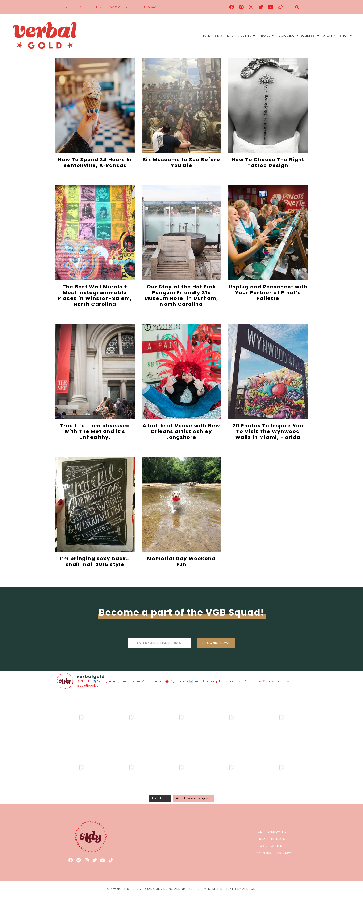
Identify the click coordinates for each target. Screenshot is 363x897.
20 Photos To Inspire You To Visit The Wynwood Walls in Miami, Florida (268, 431)
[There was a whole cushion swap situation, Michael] (81, 717)
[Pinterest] (241, 7)
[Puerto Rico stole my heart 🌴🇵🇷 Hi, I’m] (231, 717)
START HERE (224, 36)
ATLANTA (329, 36)
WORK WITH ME (119, 7)
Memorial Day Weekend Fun (181, 561)
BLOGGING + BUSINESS (297, 36)
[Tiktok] (280, 7)
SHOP (344, 36)
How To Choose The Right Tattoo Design (268, 162)
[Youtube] (271, 7)
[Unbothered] (81, 767)
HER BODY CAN (147, 7)
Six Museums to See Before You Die (181, 162)
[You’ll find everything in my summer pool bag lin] (131, 717)
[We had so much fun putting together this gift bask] (281, 717)
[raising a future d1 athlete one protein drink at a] (131, 767)
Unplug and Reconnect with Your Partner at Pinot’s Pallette (268, 292)
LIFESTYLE (244, 36)
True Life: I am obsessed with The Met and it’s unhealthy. (95, 431)
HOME (65, 7)
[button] (297, 7)
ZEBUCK (248, 888)
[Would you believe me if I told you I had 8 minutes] (231, 767)
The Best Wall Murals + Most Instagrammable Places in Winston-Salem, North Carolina (95, 295)
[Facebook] (232, 7)
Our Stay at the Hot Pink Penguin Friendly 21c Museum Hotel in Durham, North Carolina (181, 295)
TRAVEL (264, 36)
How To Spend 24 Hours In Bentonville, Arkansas (95, 162)
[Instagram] (251, 7)
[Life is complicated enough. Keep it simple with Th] (281, 767)
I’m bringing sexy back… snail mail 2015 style (95, 561)
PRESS (97, 7)
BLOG (81, 7)
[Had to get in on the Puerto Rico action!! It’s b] (181, 717)
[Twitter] (261, 7)
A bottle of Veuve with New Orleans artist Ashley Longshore (181, 431)
